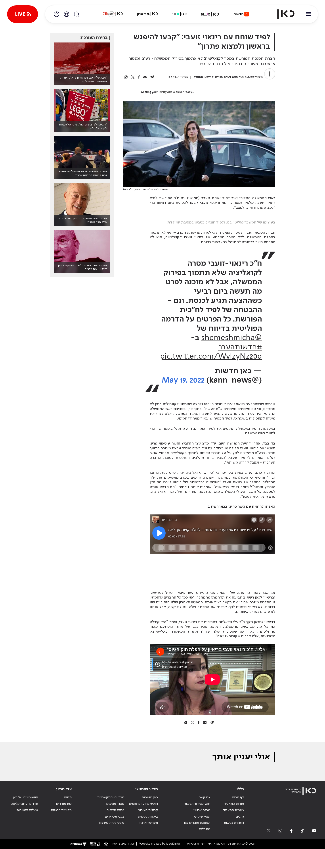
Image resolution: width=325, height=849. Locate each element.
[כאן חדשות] (241, 14)
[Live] (22, 14)
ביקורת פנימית (148, 816)
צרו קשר (204, 797)
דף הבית (238, 797)
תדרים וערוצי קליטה (24, 804)
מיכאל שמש (255, 77)
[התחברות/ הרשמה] (56, 14)
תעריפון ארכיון (148, 823)
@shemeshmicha (231, 338)
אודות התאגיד (234, 804)
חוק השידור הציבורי (197, 804)
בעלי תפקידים (114, 816)
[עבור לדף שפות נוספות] (66, 14)
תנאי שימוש (202, 816)
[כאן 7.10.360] (112, 14)
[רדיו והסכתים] (178, 14)
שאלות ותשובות (27, 810)
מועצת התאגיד (233, 810)
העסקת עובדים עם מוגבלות (197, 826)
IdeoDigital (173, 843)
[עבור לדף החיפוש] (76, 14)
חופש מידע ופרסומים (143, 804)
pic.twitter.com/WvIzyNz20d (211, 356)
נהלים (240, 816)
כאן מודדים (64, 804)
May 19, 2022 (183, 380)
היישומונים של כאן (25, 797)
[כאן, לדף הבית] (282, 14)
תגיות (68, 797)
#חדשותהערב (240, 347)
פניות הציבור (115, 810)
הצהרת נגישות (234, 823)
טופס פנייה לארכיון (111, 823)
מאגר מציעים (115, 804)
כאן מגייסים (150, 797)
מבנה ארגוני (201, 810)
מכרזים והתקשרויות (110, 797)
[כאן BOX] (210, 14)
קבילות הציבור (148, 810)
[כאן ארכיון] (147, 14)
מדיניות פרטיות (61, 810)
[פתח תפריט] (308, 14)
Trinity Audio (166, 92)
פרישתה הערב (188, 233)
